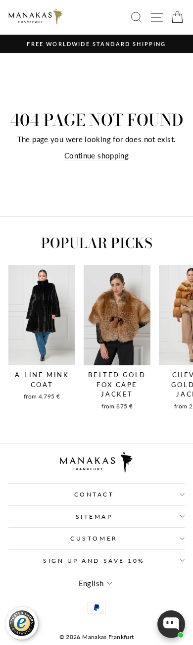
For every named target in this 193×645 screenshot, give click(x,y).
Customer (93, 538)
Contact (94, 494)
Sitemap (94, 516)
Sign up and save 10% (94, 560)
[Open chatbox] (171, 624)
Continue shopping (96, 155)
